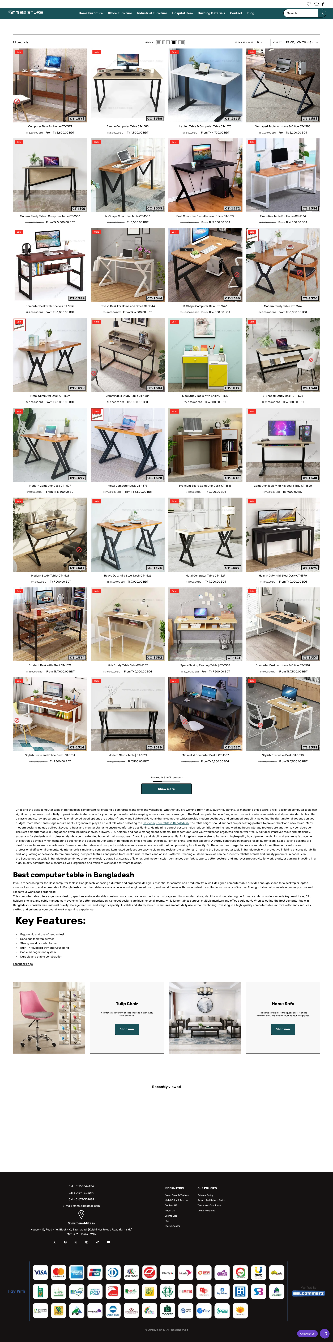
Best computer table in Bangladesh (166, 823)
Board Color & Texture (177, 1195)
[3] (168, 42)
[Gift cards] (316, 4)
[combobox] (305, 13)
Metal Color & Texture (176, 1200)
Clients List (171, 1215)
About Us (170, 1210)
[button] (324, 4)
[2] (163, 42)
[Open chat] (325, 1334)
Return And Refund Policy (212, 1200)
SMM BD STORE (156, 1329)
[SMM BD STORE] (25, 13)
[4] (174, 42)
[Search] (322, 13)
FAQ (167, 1221)
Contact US (171, 1205)
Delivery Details (206, 1210)
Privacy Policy (205, 1195)
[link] (309, 4)
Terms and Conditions (209, 1205)
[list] (158, 42)
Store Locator (172, 1226)
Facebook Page (23, 963)
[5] (181, 42)
